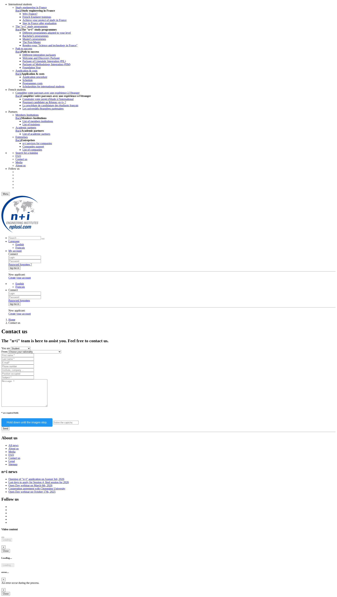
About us (20, 165)
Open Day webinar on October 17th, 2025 (31, 491)
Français (20, 247)
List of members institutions (37, 121)
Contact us (21, 159)
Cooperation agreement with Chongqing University (36, 488)
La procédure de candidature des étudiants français (50, 105)
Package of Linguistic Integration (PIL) (44, 61)
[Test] (19, 231)
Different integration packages (39, 54)
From (4, 351)
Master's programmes (34, 39)
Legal (11, 461)
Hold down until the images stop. (27, 422)
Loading (7, 540)
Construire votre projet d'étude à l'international (48, 99)
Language (13, 241)
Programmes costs (32, 83)
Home (11, 319)
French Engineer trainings (36, 16)
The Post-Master (31, 42)
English (19, 244)
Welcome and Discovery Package (41, 58)
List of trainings (31, 124)
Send (5, 428)
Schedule (27, 80)
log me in (14, 268)
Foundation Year (31, 67)
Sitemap (12, 464)
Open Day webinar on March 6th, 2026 (30, 485)
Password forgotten (19, 300)
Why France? (29, 13)
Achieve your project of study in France (44, 20)
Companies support (33, 146)
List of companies (32, 149)
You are (5, 348)
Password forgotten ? (20, 264)
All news (13, 445)
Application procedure (34, 77)
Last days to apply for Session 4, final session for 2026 (38, 482)
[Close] (2, 537)
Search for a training (26, 152)
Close (6, 551)
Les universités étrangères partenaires (43, 108)
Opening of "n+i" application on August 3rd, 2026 (36, 479)
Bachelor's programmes (35, 35)
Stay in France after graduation (39, 23)
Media (18, 162)
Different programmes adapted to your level (46, 32)
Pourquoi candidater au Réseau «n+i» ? (44, 102)
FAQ (18, 156)
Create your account (19, 277)
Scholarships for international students (43, 86)
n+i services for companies (37, 143)
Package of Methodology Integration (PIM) (46, 64)
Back (18, 10)
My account (15, 250)
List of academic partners (36, 133)
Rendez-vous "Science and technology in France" (50, 45)
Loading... (8, 565)
